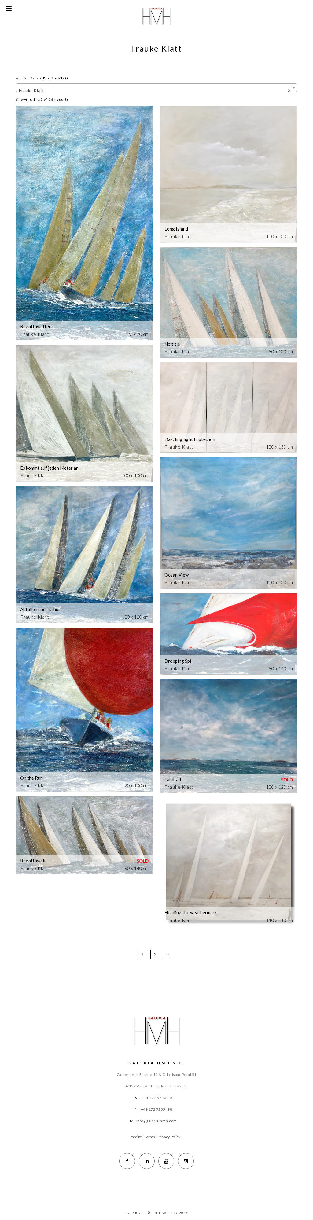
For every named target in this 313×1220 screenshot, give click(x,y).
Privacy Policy (169, 1136)
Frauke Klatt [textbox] (155, 90)
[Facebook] (127, 1161)
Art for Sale (27, 78)
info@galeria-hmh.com (156, 1121)
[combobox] (156, 87)
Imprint (136, 1136)
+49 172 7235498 (156, 1109)
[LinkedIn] (146, 1161)
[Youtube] (166, 1161)
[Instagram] (185, 1161)
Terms (149, 1136)
